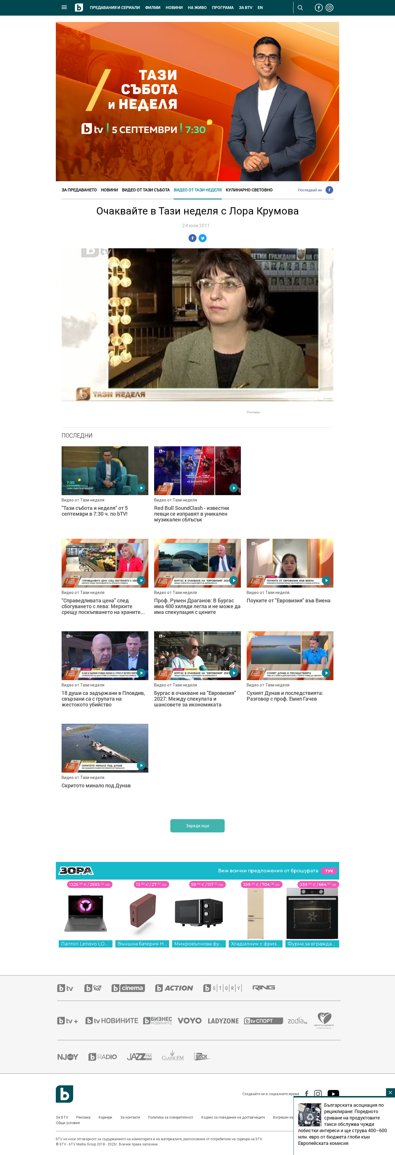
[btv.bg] (70, 988)
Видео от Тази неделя (198, 189)
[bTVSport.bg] (266, 1021)
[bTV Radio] (107, 1057)
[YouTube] (330, 1094)
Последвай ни (310, 189)
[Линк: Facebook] (303, 1094)
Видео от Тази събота (146, 189)
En (260, 7)
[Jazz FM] (144, 1056)
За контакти (130, 1117)
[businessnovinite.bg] (160, 1020)
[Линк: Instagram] (315, 1094)
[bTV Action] (179, 988)
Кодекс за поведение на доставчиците (233, 1117)
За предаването (79, 189)
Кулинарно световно (249, 189)
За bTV (245, 7)
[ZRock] (207, 1057)
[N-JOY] (72, 1057)
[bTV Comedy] (97, 988)
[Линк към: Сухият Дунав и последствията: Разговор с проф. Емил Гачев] (290, 674)
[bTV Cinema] (133, 988)
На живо (197, 7)
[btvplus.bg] (70, 1020)
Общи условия (68, 1123)
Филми (152, 7)
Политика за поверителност (170, 1117)
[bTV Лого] (64, 1094)
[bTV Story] (227, 988)
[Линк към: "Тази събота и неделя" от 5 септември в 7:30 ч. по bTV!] (105, 489)
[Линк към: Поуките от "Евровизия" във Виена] (290, 582)
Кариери (105, 1117)
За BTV (62, 1117)
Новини (174, 7)
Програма (223, 7)
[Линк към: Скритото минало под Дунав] (105, 767)
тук (329, 871)
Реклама (83, 1117)
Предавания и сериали (115, 7)
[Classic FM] (178, 1057)
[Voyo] (193, 1021)
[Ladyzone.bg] (226, 1020)
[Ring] (269, 988)
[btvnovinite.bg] (113, 1020)
